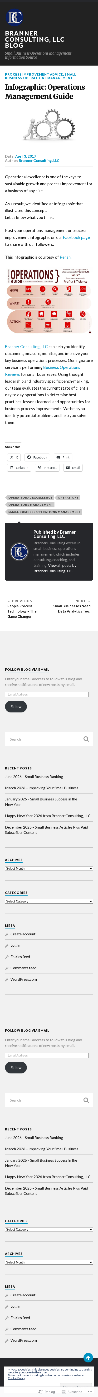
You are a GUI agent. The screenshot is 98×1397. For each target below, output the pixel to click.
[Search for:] (49, 739)
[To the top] (88, 1357)
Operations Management (30, 504)
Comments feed (23, 967)
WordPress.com (23, 979)
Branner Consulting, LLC (39, 160)
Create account (22, 934)
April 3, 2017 (25, 156)
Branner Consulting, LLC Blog (35, 39)
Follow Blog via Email (27, 669)
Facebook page (76, 237)
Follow (15, 706)
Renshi (66, 257)
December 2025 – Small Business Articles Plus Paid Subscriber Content (46, 830)
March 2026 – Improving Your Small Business (41, 787)
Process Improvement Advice (34, 74)
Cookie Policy (16, 1378)
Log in (15, 945)
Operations (68, 497)
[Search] (86, 739)
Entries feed (20, 956)
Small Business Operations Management (40, 76)
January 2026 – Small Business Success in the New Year (41, 801)
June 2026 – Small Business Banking (34, 776)
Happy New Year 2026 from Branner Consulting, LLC (48, 815)
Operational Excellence (30, 497)
